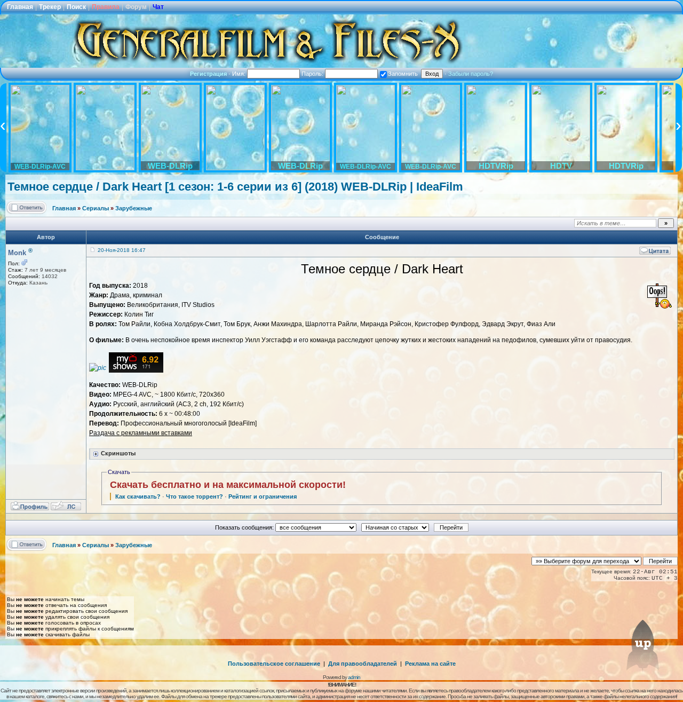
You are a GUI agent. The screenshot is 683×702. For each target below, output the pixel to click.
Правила (106, 7)
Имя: (239, 73)
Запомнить (403, 73)
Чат (158, 7)
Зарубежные (133, 208)
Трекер (50, 7)
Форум (136, 7)
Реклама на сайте (430, 663)
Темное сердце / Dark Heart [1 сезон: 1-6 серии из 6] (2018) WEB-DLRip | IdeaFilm (235, 186)
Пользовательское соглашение (274, 663)
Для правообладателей (362, 663)
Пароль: (313, 73)
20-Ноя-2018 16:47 (122, 250)
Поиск (76, 7)
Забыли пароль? (470, 73)
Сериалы (95, 208)
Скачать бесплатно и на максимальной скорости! (228, 484)
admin (354, 677)
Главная (20, 7)
